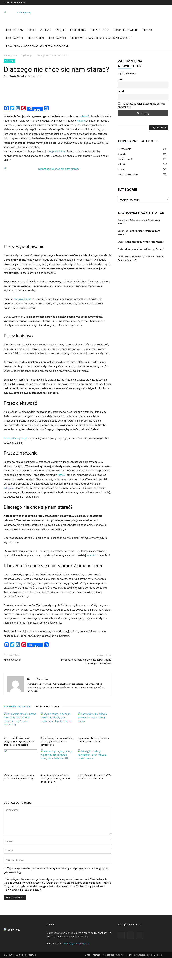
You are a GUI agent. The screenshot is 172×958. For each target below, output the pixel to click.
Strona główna (10, 55)
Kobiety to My (14, 30)
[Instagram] (160, 2)
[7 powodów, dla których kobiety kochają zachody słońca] (94, 723)
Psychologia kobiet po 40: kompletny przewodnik (37, 46)
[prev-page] (54, 789)
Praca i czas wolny (126, 30)
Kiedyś (81, 120)
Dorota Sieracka (18, 76)
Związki (60, 30)
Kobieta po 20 (36, 38)
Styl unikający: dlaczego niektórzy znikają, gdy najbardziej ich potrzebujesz (57, 741)
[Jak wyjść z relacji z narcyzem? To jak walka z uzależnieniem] (94, 760)
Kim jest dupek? (12, 659)
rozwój (61, 474)
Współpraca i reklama (113, 954)
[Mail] (165, 2)
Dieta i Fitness (100, 30)
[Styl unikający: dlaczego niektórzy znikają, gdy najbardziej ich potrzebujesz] (57, 723)
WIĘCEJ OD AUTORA (46, 706)
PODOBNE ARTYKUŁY (17, 706)
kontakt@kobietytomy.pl (76, 943)
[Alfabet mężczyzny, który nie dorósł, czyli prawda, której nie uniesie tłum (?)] (57, 760)
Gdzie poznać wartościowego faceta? (144, 241)
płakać (85, 116)
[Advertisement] (65, 95)
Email (121, 91)
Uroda (32, 30)
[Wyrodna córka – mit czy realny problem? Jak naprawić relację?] (20, 760)
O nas (87, 954)
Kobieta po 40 (14, 38)
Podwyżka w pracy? (15, 438)
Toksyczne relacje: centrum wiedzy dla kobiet (101, 38)
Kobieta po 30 (57, 38)
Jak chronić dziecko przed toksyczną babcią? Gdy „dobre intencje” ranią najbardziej (19, 741)
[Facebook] (154, 2)
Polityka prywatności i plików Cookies (144, 954)
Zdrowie (45, 30)
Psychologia (78, 30)
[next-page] (59, 789)
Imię (120, 79)
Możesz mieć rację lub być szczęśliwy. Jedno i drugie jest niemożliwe (86, 661)
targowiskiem (23, 299)
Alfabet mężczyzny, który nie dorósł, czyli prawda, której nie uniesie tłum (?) (55, 778)
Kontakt (148, 30)
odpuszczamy (57, 151)
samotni (91, 555)
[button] (164, 30)
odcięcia (9, 488)
